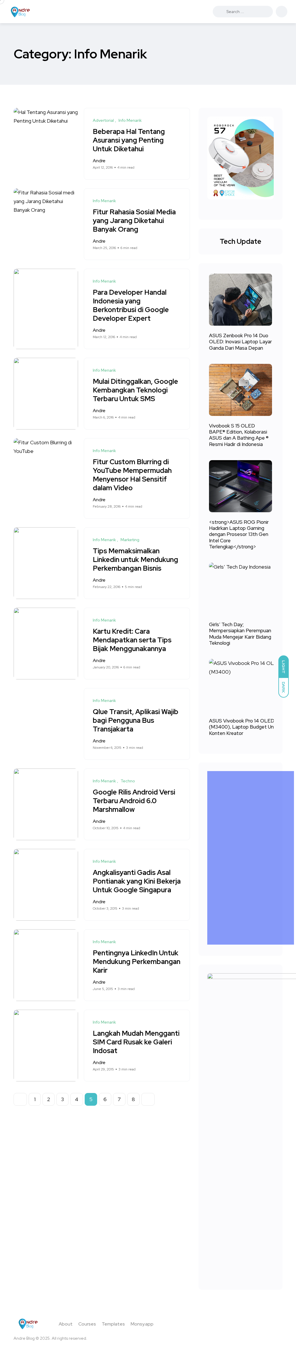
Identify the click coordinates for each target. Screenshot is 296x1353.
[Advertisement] (252, 858)
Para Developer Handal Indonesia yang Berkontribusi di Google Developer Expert (131, 305)
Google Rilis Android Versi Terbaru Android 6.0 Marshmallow (134, 801)
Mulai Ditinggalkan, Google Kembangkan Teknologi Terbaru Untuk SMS (135, 390)
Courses (87, 1324)
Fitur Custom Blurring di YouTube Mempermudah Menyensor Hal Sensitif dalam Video (132, 475)
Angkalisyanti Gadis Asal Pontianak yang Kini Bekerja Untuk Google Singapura (137, 881)
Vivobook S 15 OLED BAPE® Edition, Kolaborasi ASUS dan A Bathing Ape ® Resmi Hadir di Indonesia (239, 435)
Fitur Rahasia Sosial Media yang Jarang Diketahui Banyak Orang (134, 221)
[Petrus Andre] (21, 11)
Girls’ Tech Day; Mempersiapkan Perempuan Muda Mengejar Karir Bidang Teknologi (240, 634)
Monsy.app (142, 1324)
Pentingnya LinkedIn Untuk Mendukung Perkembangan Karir (136, 962)
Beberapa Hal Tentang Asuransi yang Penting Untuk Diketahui (129, 140)
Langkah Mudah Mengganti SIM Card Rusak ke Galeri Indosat (136, 1042)
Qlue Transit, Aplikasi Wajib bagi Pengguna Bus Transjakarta (135, 720)
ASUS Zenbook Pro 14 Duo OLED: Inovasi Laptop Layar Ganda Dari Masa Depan (240, 342)
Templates (113, 1324)
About (66, 1324)
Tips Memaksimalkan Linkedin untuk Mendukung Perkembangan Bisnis (135, 560)
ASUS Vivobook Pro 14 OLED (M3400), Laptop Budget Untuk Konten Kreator (245, 727)
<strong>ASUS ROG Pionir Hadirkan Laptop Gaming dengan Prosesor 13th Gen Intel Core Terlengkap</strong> (239, 534)
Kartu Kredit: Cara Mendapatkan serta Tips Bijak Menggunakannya (132, 640)
